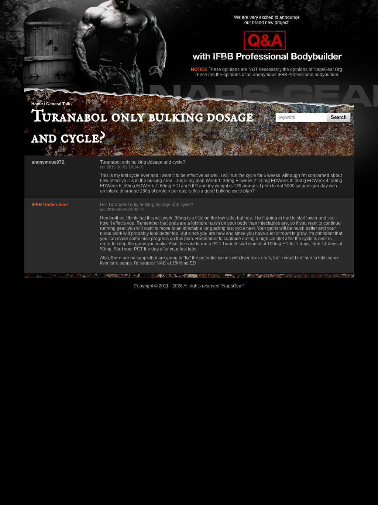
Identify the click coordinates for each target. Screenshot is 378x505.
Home (37, 104)
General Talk (58, 104)
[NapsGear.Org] (267, 47)
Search (339, 117)
